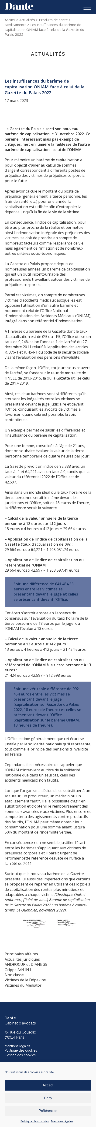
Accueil (10, 19)
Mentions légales (62, 1121)
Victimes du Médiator (23, 985)
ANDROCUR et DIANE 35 (26, 964)
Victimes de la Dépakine (25, 979)
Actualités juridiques (22, 959)
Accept (48, 1085)
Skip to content (18, 5)
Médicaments (15, 24)
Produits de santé (53, 19)
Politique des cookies (35, 1121)
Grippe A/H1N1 (18, 969)
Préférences (48, 1111)
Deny (48, 1098)
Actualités (27, 19)
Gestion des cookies (20, 1055)
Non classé (14, 974)
